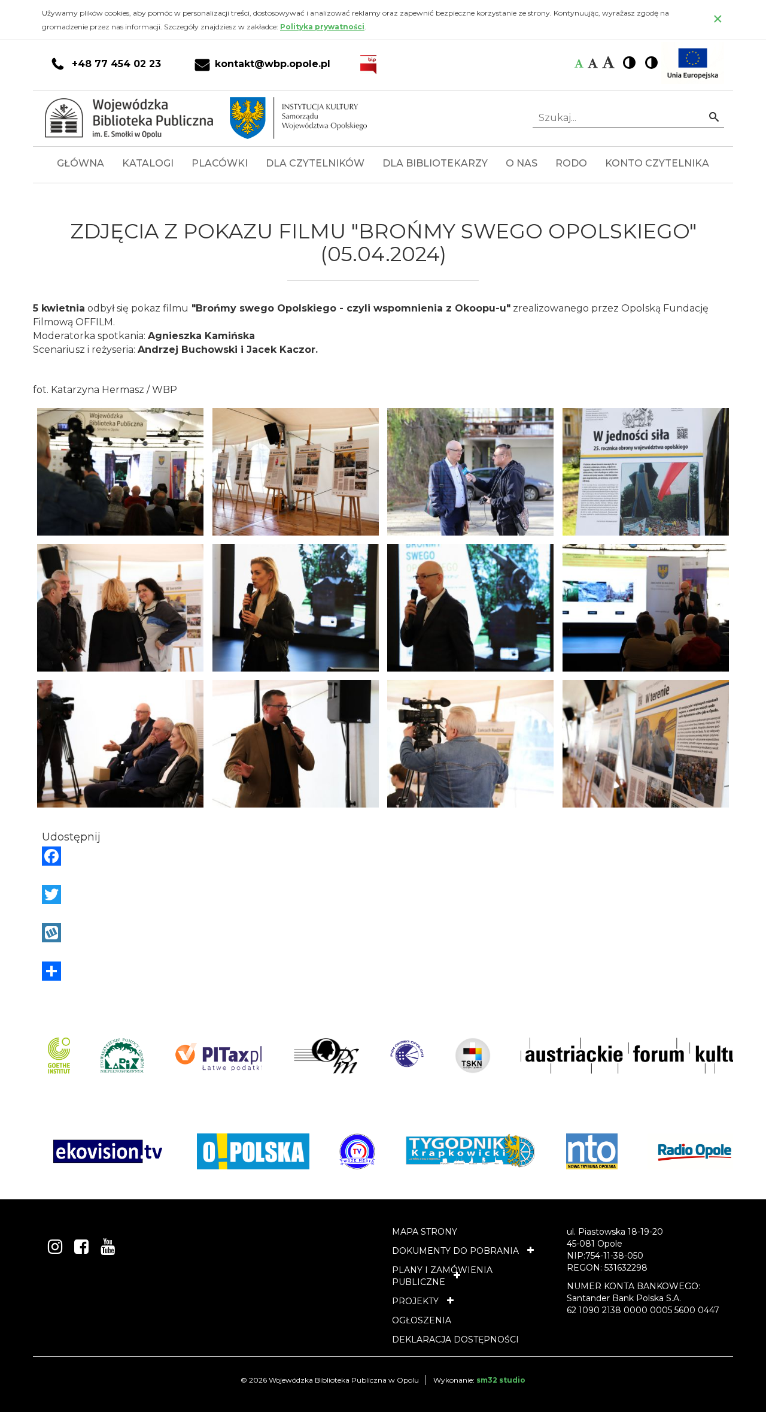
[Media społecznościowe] (383, 971)
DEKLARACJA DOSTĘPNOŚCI (455, 1339)
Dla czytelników (315, 163)
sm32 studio (500, 1379)
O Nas (521, 163)
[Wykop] (383, 932)
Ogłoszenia (421, 1320)
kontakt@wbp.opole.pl (272, 64)
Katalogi (148, 163)
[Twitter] (383, 894)
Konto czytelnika (657, 163)
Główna (80, 163)
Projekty (415, 1301)
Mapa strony (424, 1231)
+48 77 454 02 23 (116, 64)
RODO (571, 163)
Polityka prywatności (322, 26)
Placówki (220, 163)
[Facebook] (383, 856)
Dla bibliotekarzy (435, 163)
